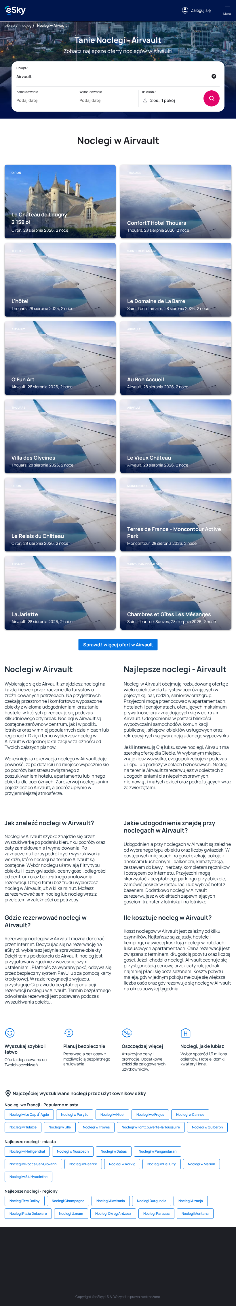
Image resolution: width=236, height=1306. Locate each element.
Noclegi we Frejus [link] (150, 1114)
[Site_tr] (83, 1244)
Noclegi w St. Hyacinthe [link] (28, 1176)
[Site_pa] (204, 1244)
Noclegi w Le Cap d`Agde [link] (29, 1114)
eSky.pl (10, 25)
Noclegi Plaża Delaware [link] (28, 1213)
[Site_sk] (135, 1244)
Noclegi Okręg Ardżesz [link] (113, 1213)
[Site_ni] (92, 1258)
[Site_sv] (221, 1244)
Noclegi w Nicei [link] (112, 1114)
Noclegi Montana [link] (195, 1213)
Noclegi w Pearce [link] (83, 1164)
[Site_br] (14, 1244)
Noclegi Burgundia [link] (151, 1200)
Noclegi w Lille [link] (60, 1127)
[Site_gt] (109, 1258)
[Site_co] (169, 1244)
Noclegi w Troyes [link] (96, 1127)
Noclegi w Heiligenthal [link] (27, 1151)
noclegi (26, 25)
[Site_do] (187, 1244)
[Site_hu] (152, 1244)
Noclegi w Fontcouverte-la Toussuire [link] (151, 1127)
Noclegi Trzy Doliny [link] (24, 1200)
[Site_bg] (49, 1244)
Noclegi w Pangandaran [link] (157, 1151)
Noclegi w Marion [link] (201, 1164)
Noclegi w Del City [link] (161, 1164)
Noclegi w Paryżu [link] (74, 1114)
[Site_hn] (126, 1258)
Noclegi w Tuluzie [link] (23, 1127)
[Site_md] (118, 1244)
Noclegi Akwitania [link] (110, 1200)
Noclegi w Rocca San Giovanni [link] (33, 1164)
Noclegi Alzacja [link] (190, 1200)
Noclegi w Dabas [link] (114, 1151)
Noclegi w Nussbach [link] (73, 1151)
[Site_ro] (31, 1244)
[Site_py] (144, 1258)
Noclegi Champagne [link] (68, 1200)
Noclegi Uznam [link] (71, 1213)
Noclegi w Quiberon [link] (207, 1127)
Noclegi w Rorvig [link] (122, 1164)
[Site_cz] (100, 1244)
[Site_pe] (66, 1244)
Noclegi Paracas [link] (156, 1213)
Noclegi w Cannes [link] (190, 1114)
